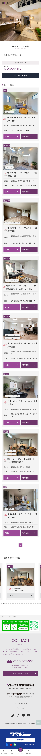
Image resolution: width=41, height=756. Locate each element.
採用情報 (20, 740)
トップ (3, 616)
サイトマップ (20, 708)
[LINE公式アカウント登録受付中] (20, 625)
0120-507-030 (23, 661)
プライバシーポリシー (20, 703)
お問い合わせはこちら (20, 673)
